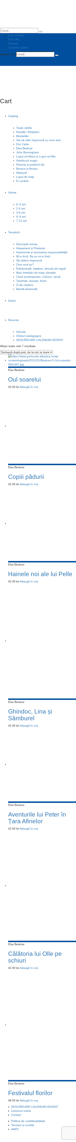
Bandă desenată (26, 289)
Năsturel (21, 172)
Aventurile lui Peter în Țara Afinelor (37, 817)
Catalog (13, 116)
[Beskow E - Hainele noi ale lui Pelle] (42, 523)
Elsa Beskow (24, 148)
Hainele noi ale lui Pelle (40, 574)
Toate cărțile (24, 127)
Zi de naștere (24, 285)
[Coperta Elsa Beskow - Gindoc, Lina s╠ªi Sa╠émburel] (42, 640)
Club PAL (14, 39)
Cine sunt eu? (25, 264)
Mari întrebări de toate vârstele (36, 272)
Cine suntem (16, 35)
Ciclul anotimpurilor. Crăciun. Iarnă (38, 276)
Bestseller (22, 136)
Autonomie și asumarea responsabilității (41, 252)
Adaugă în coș (29, 386)
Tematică (14, 232)
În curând (22, 181)
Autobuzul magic (26, 160)
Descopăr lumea (26, 244)
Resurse (13, 320)
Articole (21, 331)
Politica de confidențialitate (28, 1121)
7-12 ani (21, 220)
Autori (12, 300)
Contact (13, 43)
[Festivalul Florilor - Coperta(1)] (42, 1024)
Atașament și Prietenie (30, 248)
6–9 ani (21, 216)
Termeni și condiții (22, 1125)
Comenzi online (18, 47)
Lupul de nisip (25, 176)
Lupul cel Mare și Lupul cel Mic (36, 156)
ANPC (15, 1129)
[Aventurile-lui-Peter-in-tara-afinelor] (42, 764)
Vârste (12, 192)
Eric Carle (22, 144)
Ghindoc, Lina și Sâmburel (30, 714)
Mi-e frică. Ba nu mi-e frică (33, 256)
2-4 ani (20, 208)
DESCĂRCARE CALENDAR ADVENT (39, 340)
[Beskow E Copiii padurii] (42, 426)
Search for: (7, 54)
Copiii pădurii (26, 476)
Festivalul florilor (30, 1093)
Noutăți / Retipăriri (27, 132)
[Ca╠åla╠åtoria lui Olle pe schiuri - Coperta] (42, 885)
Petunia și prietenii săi (30, 164)
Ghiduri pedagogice (28, 336)
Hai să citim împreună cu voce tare (38, 140)
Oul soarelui (24, 379)
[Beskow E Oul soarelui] (42, 360)
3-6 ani (20, 212)
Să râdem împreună (29, 260)
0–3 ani (21, 204)
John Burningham (27, 152)
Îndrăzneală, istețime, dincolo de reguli (41, 268)
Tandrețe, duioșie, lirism (31, 280)
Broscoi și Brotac (27, 168)
